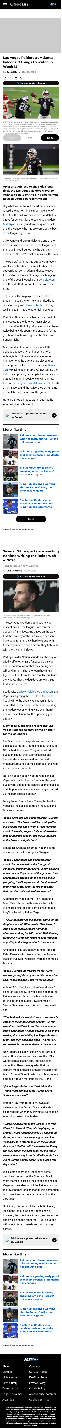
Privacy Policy (37, 1382)
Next (50, 137)
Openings (34, 1366)
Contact (7, 1371)
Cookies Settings (39, 1399)
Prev (12, 137)
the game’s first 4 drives (31, 383)
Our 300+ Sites (38, 1371)
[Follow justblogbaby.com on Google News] (54, 415)
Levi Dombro (13, 570)
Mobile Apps (9, 1377)
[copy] (21, 77)
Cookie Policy (37, 1388)
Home (6, 529)
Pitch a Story (9, 1382)
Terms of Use (10, 1388)
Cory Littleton (47, 279)
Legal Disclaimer (12, 1394)
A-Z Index (8, 1399)
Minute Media (17, 1407)
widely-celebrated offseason (36, 691)
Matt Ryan (9, 224)
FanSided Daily (38, 1377)
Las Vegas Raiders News (23, 529)
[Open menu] (5, 4)
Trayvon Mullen (35, 305)
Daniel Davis (13, 72)
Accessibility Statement (43, 1394)
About (6, 1366)
